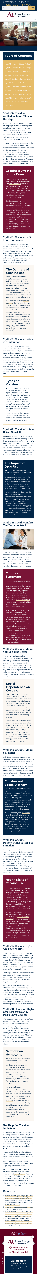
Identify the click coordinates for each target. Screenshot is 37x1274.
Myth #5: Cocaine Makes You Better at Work (18, 79)
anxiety (13, 696)
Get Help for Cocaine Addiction (16, 102)
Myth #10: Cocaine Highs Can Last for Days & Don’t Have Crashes (18, 98)
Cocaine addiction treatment (15, 503)
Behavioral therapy (10, 1139)
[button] (35, 19)
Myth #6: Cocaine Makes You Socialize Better (18, 83)
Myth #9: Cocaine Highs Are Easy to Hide (18, 94)
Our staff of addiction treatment (20, 1176)
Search (31, 8)
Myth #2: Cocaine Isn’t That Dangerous (18, 68)
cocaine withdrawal (23, 600)
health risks (26, 813)
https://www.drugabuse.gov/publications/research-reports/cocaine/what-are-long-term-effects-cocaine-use (19, 1214)
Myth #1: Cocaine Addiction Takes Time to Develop (18, 64)
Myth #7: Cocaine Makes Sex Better (18, 87)
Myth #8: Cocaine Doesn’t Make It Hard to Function (18, 90)
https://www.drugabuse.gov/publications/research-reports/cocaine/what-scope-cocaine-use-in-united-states (19, 1198)
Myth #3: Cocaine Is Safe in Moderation (18, 71)
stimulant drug (15, 184)
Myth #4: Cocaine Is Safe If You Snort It (18, 75)
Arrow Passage (19, 1174)
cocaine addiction (19, 139)
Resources (9, 106)
